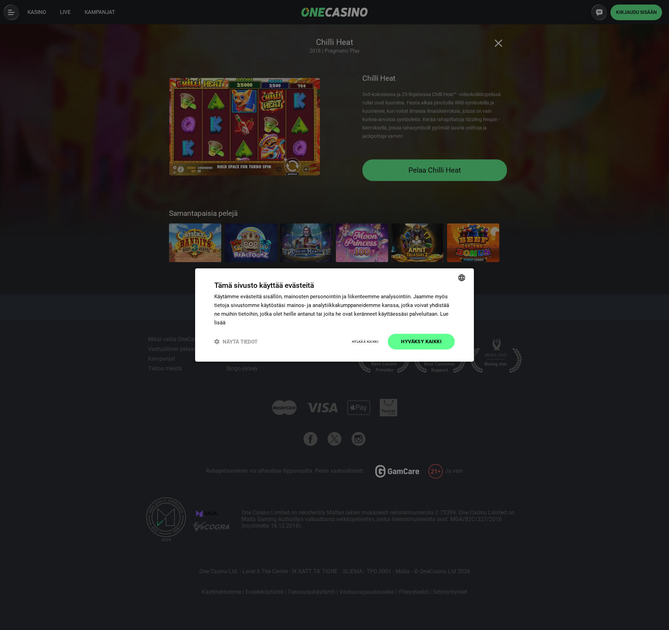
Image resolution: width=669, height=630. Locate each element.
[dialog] (334, 315)
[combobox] (461, 277)
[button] (235, 342)
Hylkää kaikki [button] (365, 342)
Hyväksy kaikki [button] (421, 341)
